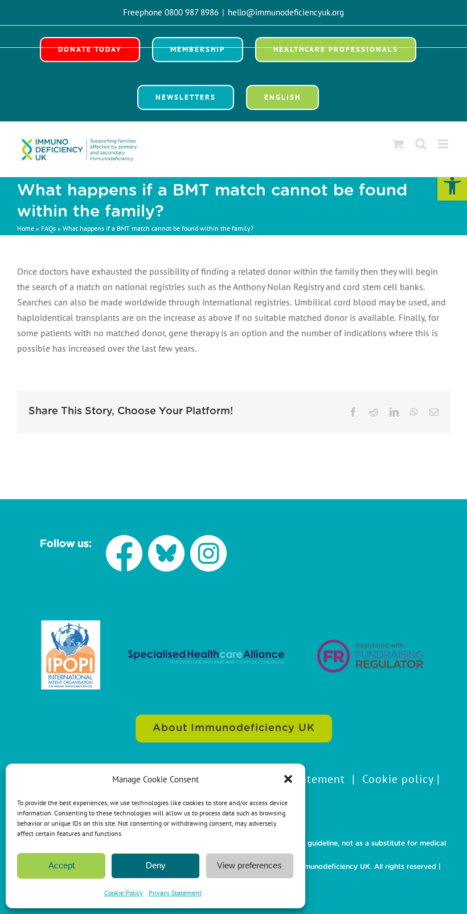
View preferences (249, 865)
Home (25, 228)
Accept (61, 865)
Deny (156, 865)
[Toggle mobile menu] (444, 144)
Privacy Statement (175, 892)
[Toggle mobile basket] (398, 144)
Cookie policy (397, 779)
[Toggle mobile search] (421, 144)
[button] (452, 186)
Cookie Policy (123, 892)
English (282, 97)
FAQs (48, 228)
